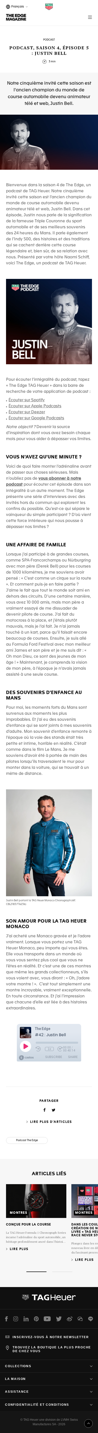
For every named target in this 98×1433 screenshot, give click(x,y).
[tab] (36, 1272)
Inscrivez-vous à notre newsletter (51, 1337)
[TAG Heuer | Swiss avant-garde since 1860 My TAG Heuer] (49, 1299)
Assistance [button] (17, 1391)
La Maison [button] (15, 1379)
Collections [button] (18, 1366)
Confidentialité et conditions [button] (37, 1404)
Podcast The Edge (27, 1140)
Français (17, 7)
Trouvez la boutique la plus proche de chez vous (52, 1349)
